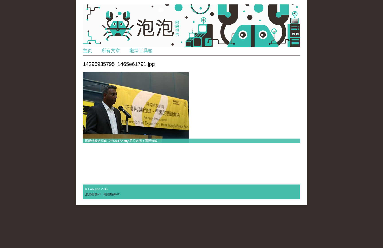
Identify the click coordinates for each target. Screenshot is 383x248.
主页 (87, 50)
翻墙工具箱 (141, 50)
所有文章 (111, 50)
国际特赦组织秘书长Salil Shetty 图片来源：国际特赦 (121, 141)
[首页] (191, 25)
